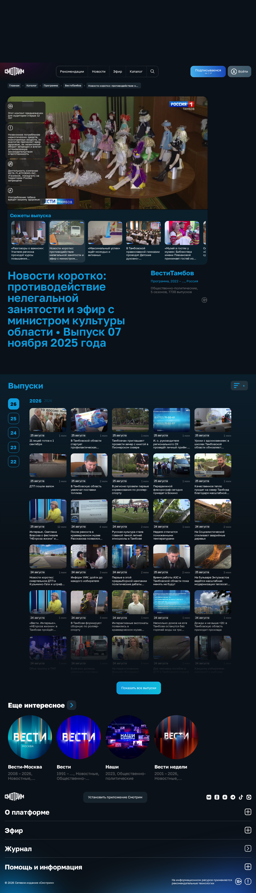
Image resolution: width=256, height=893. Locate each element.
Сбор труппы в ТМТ (43, 668)
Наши (112, 767)
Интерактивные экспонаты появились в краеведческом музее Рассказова (130, 627)
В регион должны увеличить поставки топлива (84, 672)
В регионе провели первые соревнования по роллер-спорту (130, 489)
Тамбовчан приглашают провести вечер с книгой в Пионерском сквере (130, 444)
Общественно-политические (174, 288)
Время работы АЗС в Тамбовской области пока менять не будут (171, 581)
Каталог (31, 85)
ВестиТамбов (73, 85)
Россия (192, 281)
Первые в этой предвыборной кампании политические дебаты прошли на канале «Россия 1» (130, 584)
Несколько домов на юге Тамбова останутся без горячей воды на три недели (170, 627)
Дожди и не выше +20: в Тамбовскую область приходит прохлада (210, 626)
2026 (48, 401)
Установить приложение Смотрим (115, 797)
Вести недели (170, 767)
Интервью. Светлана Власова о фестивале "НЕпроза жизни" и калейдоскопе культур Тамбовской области (45, 538)
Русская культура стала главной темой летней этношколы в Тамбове (127, 535)
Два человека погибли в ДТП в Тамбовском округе (171, 670)
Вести (64, 767)
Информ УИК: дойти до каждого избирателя (86, 579)
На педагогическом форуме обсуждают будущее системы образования (125, 673)
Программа (51, 85)
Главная (14, 85)
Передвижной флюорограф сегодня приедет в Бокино (167, 489)
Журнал (18, 848)
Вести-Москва (25, 767)
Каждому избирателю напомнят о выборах (209, 670)
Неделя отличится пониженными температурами (165, 535)
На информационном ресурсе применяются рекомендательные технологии (202, 881)
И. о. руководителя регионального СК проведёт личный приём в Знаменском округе (171, 445)
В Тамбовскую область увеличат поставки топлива (86, 489)
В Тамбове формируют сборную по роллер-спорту (86, 626)
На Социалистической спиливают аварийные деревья (209, 535)
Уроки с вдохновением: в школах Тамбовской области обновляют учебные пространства (211, 445)
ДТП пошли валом (42, 486)
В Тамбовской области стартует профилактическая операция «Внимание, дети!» (86, 447)
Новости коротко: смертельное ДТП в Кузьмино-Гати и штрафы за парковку (47, 582)
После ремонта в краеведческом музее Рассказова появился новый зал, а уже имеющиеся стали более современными (87, 540)
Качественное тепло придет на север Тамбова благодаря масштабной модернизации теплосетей (212, 491)
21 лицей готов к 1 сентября (42, 442)
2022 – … (177, 281)
